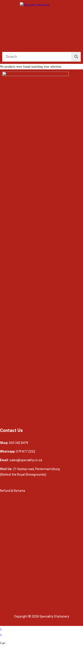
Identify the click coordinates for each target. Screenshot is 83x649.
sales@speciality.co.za (26, 460)
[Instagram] (27, 17)
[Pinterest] (20, 30)
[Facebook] (14, 17)
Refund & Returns (13, 490)
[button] (41, 45)
